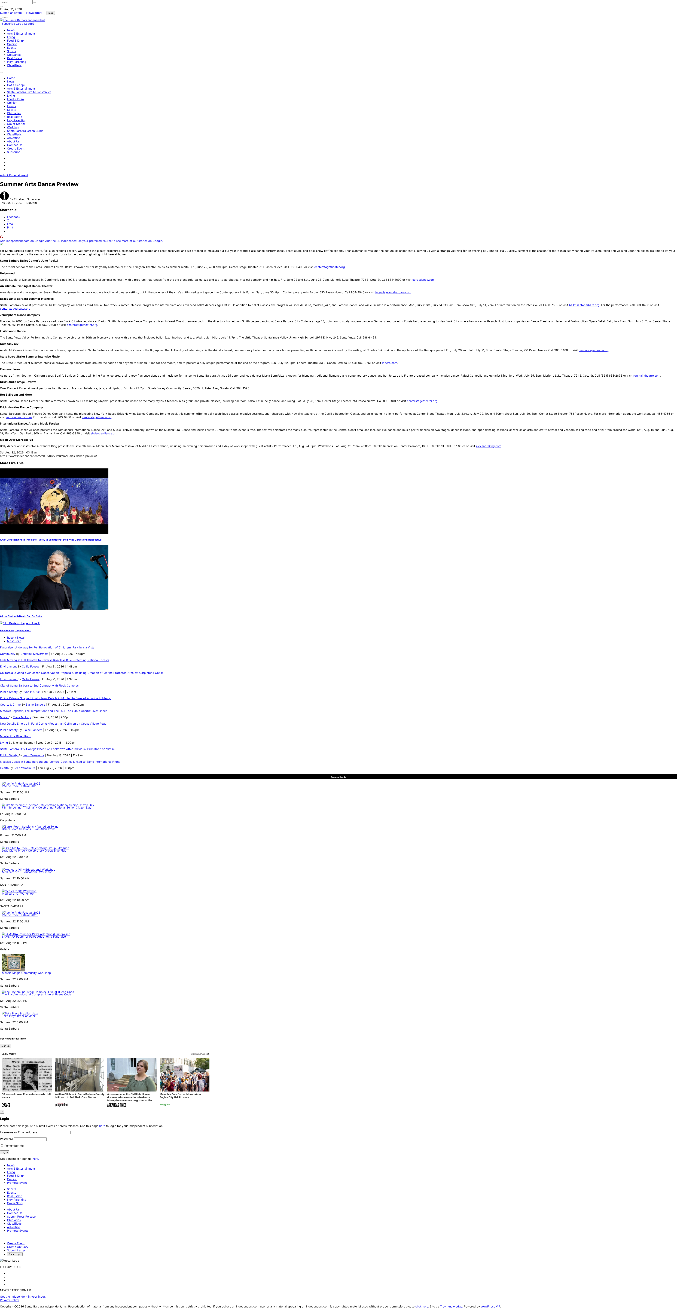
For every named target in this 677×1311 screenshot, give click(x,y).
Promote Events (17, 1230)
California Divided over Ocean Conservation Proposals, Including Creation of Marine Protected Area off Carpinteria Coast (81, 673)
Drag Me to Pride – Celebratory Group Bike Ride (34, 850)
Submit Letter (16, 1250)
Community (8, 654)
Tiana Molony (22, 717)
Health (5, 768)
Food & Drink (15, 40)
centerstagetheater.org (329, 267)
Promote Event (17, 1182)
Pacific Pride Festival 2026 (20, 786)
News (10, 30)
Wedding (13, 127)
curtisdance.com (423, 279)
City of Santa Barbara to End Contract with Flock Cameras (39, 685)
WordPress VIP (490, 1306)
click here (421, 1306)
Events (11, 47)
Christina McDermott (34, 654)
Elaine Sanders (35, 704)
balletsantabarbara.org (584, 305)
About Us (13, 141)
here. (35, 1158)
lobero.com (389, 363)
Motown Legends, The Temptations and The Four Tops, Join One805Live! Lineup (53, 711)
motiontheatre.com (19, 417)
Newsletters (34, 12)
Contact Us (14, 145)
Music (4, 717)
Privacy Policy (9, 1300)
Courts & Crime (11, 704)
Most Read (14, 641)
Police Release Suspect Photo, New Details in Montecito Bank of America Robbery (55, 698)
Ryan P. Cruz (31, 692)
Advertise (13, 138)
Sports (11, 51)
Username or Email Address (18, 1132)
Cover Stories (16, 124)
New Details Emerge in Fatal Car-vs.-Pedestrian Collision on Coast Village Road (53, 723)
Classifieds (14, 65)
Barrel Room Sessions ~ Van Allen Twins (28, 829)
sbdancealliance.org (104, 433)
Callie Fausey (30, 666)
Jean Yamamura (33, 755)
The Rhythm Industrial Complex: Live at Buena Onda (36, 994)
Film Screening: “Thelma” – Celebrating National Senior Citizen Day (46, 807)
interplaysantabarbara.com (393, 292)
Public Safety (9, 692)
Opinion (12, 44)
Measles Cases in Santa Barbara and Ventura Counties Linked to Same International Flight (60, 761)
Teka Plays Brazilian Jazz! (19, 1016)
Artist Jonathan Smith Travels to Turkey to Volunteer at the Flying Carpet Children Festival (51, 539)
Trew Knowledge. (452, 1306)
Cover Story (15, 1203)
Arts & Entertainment (21, 33)
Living (11, 37)
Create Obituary (17, 1247)
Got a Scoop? (25, 23)
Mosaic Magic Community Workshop (26, 973)
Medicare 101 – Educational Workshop (27, 872)
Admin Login (14, 1254)
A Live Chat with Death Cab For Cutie (21, 616)
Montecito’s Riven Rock (15, 736)
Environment (9, 666)
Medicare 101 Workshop (18, 893)
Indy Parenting (16, 61)
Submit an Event (11, 12)
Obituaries (14, 54)
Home (11, 78)
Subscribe (9, 23)
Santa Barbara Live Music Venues (29, 92)
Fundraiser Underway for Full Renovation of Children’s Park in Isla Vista (47, 647)
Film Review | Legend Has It (15, 630)
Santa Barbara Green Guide (25, 131)
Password (6, 1139)
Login (50, 13)
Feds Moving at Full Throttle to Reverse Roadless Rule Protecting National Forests (54, 660)
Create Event (16, 148)
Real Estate (14, 58)
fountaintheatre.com (646, 375)
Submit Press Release (21, 1216)
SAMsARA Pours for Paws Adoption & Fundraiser (34, 936)
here (102, 1126)
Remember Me (14, 1145)
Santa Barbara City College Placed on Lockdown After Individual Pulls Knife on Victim (57, 749)
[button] (27, 1083)
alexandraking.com (488, 446)
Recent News (16, 637)
